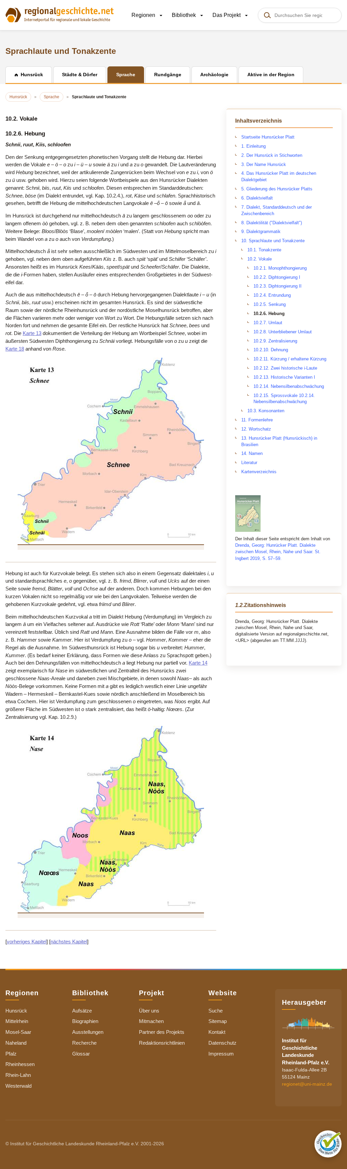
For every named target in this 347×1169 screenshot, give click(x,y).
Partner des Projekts (161, 1032)
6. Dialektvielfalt (257, 198)
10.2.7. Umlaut (267, 322)
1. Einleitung (253, 146)
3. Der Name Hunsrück (263, 164)
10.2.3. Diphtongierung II (277, 286)
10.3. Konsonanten (265, 410)
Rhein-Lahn (18, 1075)
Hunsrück (16, 1011)
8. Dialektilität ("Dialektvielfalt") (271, 222)
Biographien (85, 1021)
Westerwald (18, 1086)
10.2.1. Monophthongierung (280, 268)
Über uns (149, 1011)
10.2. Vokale (259, 259)
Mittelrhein (16, 1021)
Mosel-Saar (18, 1032)
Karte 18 (14, 349)
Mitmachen (151, 1021)
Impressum (221, 1054)
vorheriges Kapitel (26, 941)
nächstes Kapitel (68, 941)
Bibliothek (184, 15)
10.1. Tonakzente (264, 249)
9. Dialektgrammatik (261, 231)
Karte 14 (198, 663)
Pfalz (11, 1054)
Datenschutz (222, 1043)
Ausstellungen (87, 1032)
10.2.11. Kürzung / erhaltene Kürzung (289, 358)
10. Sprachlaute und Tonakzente (273, 240)
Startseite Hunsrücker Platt (267, 137)
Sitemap (217, 1021)
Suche (215, 1011)
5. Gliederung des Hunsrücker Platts (276, 188)
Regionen (144, 15)
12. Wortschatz (256, 429)
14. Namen (252, 453)
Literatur (249, 462)
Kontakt (216, 1032)
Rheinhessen (20, 1064)
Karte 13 (32, 333)
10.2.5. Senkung (269, 304)
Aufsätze (82, 1011)
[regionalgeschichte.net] (59, 14)
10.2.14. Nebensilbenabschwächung (288, 386)
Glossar (81, 1054)
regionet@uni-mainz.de (307, 1084)
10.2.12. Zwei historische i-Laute (285, 368)
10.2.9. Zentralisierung (275, 340)
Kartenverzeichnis (259, 471)
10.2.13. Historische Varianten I (284, 377)
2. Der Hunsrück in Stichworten (271, 155)
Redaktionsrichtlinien (162, 1043)
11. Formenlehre (257, 419)
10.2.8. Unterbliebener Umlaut (282, 331)
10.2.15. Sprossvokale (276, 395)
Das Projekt (227, 15)
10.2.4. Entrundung (272, 295)
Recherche (84, 1043)
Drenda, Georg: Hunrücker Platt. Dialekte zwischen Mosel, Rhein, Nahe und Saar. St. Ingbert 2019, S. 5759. (278, 552)
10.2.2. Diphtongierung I (276, 277)
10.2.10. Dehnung (270, 349)
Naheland (15, 1043)
